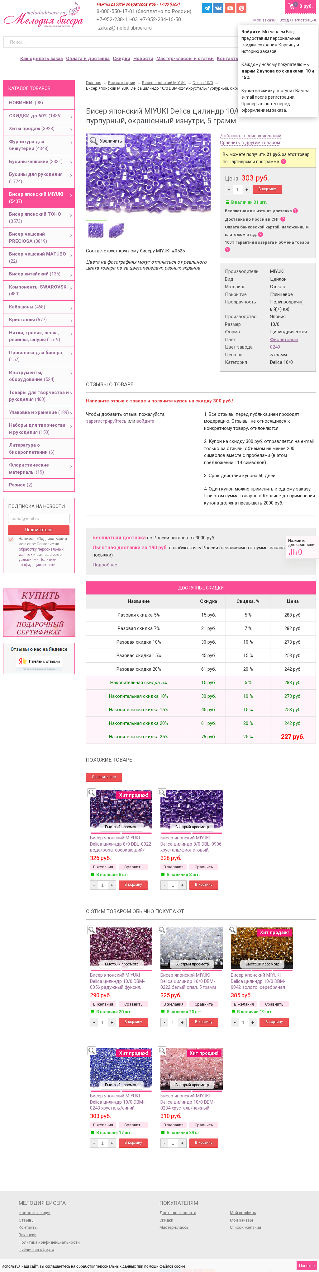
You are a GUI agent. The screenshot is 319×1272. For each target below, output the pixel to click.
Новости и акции (34, 1212)
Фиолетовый (284, 339)
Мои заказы (264, 20)
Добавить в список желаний (250, 136)
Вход (284, 20)
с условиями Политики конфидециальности (40, 559)
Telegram (207, 8)
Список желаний (245, 1227)
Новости (143, 58)
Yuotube (230, 8)
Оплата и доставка (88, 58)
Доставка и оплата (178, 1212)
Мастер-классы (174, 1227)
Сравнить (302, 547)
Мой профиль (243, 1212)
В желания (103, 867)
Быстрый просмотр (121, 827)
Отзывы (27, 1220)
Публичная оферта (36, 1249)
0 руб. (306, 6)
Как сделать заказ (41, 58)
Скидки (121, 58)
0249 (275, 347)
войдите (145, 421)
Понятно (307, 1265)
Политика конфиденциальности (49, 1242)
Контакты (228, 58)
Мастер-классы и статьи (185, 58)
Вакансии (27, 1234)
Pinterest (241, 8)
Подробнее (105, 565)
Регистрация (304, 20)
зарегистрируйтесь (106, 421)
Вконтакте (218, 8)
